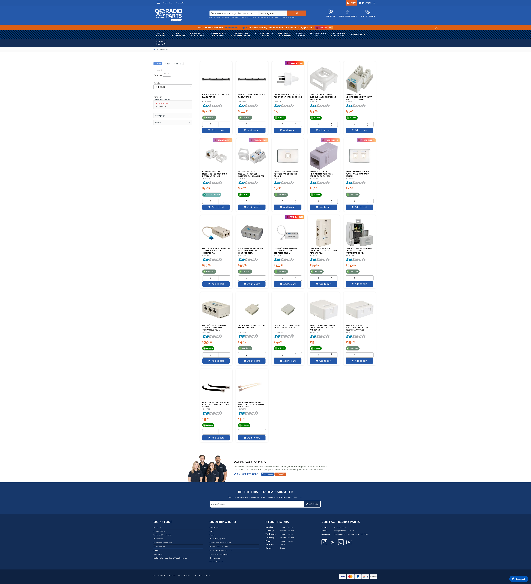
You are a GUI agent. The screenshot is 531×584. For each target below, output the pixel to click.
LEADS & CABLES (300, 34)
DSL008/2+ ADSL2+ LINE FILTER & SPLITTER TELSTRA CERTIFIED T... (216, 250)
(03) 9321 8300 (290, 17)
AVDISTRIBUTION (177, 34)
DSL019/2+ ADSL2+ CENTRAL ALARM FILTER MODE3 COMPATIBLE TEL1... (214, 327)
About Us (281, 474)
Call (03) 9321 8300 (247, 474)
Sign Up (313, 504)
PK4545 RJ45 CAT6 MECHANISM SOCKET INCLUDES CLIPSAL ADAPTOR (251, 174)
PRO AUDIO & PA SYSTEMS (197, 34)
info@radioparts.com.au (344, 531)
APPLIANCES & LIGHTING (284, 34)
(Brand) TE (162, 106)
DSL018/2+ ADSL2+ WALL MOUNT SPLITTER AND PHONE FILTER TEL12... (323, 250)
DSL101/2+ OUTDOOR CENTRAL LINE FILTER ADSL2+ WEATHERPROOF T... (359, 250)
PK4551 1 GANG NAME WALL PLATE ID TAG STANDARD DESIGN (286, 174)
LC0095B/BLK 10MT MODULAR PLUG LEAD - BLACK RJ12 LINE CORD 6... (215, 404)
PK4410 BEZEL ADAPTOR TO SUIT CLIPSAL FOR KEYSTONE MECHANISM (323, 97)
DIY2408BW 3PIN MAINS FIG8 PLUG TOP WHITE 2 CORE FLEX (288, 96)
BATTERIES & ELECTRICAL (338, 34)
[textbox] (234, 13)
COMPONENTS (357, 34)
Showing (157, 70)
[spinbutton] (210, 124)
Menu (159, 4)
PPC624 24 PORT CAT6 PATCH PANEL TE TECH (216, 96)
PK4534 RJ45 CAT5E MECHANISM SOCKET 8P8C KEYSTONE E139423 (214, 174)
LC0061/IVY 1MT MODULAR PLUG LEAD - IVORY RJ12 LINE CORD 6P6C (251, 404)
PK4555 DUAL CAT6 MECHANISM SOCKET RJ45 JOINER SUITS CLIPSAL (321, 174)
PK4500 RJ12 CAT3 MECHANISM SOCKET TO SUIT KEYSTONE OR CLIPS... (359, 97)
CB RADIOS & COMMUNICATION (240, 34)
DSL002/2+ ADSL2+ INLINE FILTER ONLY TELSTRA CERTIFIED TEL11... (285, 250)
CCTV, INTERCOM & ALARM (264, 34)
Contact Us (268, 474)
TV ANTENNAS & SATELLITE (218, 34)
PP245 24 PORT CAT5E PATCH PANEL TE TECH (251, 96)
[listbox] (272, 13)
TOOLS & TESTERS (161, 42)
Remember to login (235, 27)
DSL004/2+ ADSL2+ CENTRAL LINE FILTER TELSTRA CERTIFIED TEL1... (251, 250)
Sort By (156, 83)
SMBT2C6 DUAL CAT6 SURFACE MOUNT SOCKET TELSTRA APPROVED (357, 327)
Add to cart (217, 130)
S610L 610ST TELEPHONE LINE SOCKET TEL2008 (251, 326)
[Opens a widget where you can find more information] (518, 579)
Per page (157, 75)
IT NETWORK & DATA (318, 34)
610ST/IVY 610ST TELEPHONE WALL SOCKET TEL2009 (287, 326)
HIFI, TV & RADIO (160, 34)
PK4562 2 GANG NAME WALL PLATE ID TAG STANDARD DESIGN (358, 174)
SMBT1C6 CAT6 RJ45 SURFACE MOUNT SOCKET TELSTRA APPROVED (323, 327)
